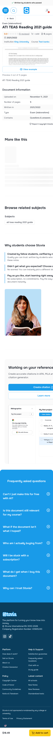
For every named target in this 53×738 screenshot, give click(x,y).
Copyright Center (9, 680)
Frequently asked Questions (35, 659)
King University (21, 41)
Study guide (33, 670)
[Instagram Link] (4, 636)
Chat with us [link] (33, 665)
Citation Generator (10, 667)
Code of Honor (8, 685)
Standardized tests (36, 693)
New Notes (33, 685)
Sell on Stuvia (8, 658)
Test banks (44, 41)
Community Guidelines (11, 689)
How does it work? (10, 654)
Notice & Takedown (10, 693)
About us (6, 663)
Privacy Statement (24, 718)
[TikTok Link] (10, 636)
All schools (32, 680)
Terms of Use (7, 718)
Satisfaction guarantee (37, 654)
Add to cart (41, 732)
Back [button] (12, 18)
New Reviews (33, 689)
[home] (26, 10)
